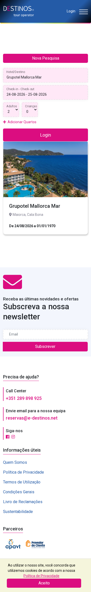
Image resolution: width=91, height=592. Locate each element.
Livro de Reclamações (22, 501)
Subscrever (45, 346)
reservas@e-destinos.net (32, 418)
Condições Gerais (18, 492)
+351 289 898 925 (24, 398)
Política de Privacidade (23, 472)
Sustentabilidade (18, 511)
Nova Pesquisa (45, 58)
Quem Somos (15, 462)
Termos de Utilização (21, 482)
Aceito (44, 583)
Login (71, 11)
